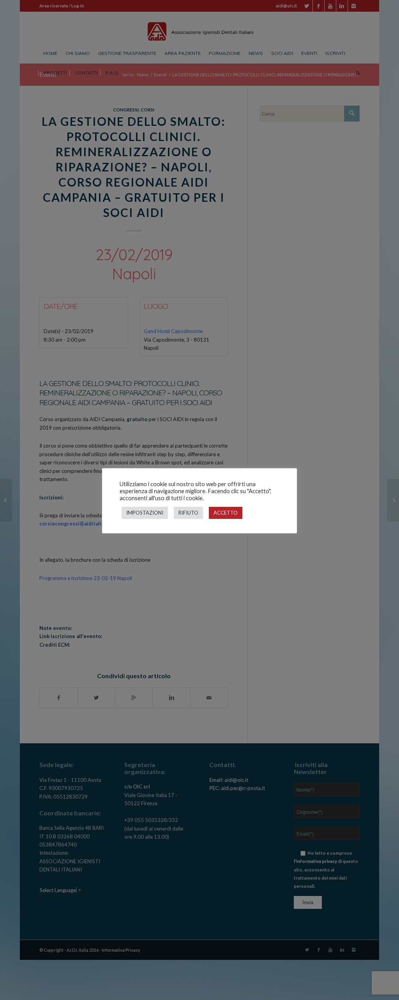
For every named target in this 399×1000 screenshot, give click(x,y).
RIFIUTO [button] (188, 513)
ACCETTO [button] (226, 513)
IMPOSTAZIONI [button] (144, 513)
